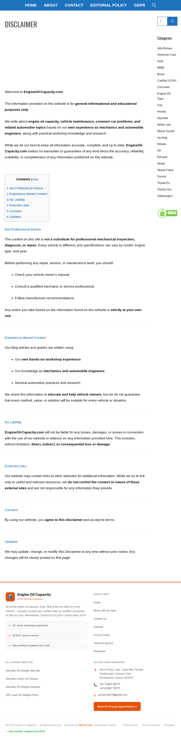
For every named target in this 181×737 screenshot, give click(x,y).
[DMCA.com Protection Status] (167, 217)
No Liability (16, 199)
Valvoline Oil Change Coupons (23, 686)
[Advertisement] (75, 56)
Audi (160, 61)
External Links (18, 205)
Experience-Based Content (27, 194)
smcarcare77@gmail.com (112, 694)
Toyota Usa (164, 189)
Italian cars (164, 124)
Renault (162, 157)
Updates (14, 217)
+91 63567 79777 (109, 688)
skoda (161, 163)
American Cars (166, 54)
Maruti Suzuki (165, 131)
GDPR (139, 5)
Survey (161, 176)
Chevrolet (163, 87)
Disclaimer (100, 651)
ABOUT (51, 5)
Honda (161, 111)
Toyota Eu (163, 182)
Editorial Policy (108, 5)
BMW (160, 67)
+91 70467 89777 (109, 684)
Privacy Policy (102, 634)
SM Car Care (85, 725)
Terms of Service (103, 643)
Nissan (161, 143)
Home (31, 5)
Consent (14, 211)
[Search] (172, 21)
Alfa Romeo (164, 48)
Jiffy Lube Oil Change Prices (22, 694)
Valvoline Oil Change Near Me (23, 670)
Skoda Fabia (165, 170)
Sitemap (98, 626)
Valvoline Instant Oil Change (22, 678)
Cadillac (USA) (166, 80)
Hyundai (162, 118)
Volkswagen (165, 195)
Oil (159, 150)
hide (34, 179)
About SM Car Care (105, 610)
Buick (160, 74)
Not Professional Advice (25, 188)
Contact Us (100, 618)
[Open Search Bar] (154, 5)
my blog (162, 137)
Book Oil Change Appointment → (117, 706)
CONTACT (74, 5)
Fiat (159, 105)
